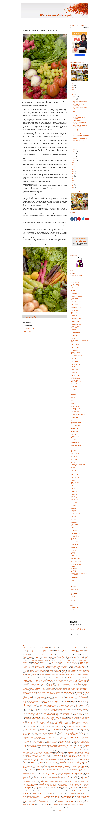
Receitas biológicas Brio (77, 773)
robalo (72, 776)
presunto (25, 767)
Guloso (26, 719)
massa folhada (32, 736)
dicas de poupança (32, 317)
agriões (78, 651)
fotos (64, 714)
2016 (73, 169)
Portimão (77, 763)
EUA (24, 705)
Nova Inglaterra (80, 745)
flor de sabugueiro (66, 713)
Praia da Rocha (31, 766)
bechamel (37, 666)
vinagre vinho (32, 801)
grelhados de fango (65, 718)
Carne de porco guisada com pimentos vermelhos (79, 105)
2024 (73, 89)
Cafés (27, 672)
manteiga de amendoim (74, 732)
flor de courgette (52, 713)
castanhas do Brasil (27, 677)
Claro (58, 681)
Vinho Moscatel (80, 801)
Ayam (77, 660)
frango (80, 714)
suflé (24, 790)
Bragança (42, 670)
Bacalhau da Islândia (53, 662)
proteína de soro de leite (75, 767)
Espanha (67, 702)
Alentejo (27, 654)
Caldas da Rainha (50, 672)
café (88, 671)
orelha (86, 749)
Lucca (52, 730)
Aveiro (60, 660)
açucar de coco (81, 650)
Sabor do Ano (84, 777)
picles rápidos (72, 759)
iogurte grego (56, 723)
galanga (63, 715)
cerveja (38, 679)
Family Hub (50, 705)
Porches (51, 763)
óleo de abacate (44, 747)
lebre (44, 726)
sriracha (81, 788)
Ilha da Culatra (82, 721)
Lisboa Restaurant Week (45, 729)
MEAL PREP (30, 18)
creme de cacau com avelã (28, 694)
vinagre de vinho (79, 800)
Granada (33, 718)
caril (80, 674)
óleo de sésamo (54, 749)
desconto (36, 697)
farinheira (87, 707)
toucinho (87, 793)
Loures (40, 730)
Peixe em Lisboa (38, 756)
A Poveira (87, 647)
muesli (26, 743)
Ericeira (26, 702)
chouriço (76, 680)
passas (81, 753)
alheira (71, 654)
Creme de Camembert (39, 694)
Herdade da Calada (79, 719)
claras (53, 681)
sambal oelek (68, 780)
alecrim (87, 653)
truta (69, 794)
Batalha (76, 663)
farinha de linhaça (78, 706)
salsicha (52, 780)
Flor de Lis (59, 713)
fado (45, 705)
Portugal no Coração (64, 765)
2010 (73, 180)
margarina (72, 733)
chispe (45, 680)
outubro (74, 99)
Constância (39, 685)
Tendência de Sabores (47, 791)
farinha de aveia (26, 706)
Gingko (76, 717)
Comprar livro (80, 54)
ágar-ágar (73, 651)
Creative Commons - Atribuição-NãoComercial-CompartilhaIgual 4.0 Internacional (78, 629)
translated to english (35, 794)
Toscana (78, 793)
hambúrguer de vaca (45, 719)
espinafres (26, 704)
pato (52, 755)
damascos (62, 696)
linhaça (26, 729)
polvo (36, 763)
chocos (65, 680)
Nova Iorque (86, 745)
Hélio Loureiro (66, 719)
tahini (54, 790)
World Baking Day (55, 804)
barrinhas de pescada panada (67, 663)
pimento (25, 762)
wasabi (70, 802)
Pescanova (73, 758)
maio (74, 153)
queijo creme (41, 769)
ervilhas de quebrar (54, 702)
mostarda (54, 742)
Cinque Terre (43, 681)
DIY (44, 698)
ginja (80, 717)
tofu (82, 791)
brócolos (74, 670)
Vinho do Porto (70, 801)
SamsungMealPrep (26, 781)
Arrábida (78, 658)
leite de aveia (79, 726)
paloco (36, 752)
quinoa (34, 770)
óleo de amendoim (52, 747)
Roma (81, 776)
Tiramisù (73, 791)
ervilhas (46, 702)
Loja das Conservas (29, 730)
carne (27, 676)
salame (65, 778)
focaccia (32, 714)
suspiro (41, 790)
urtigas (34, 796)
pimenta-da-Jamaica (72, 761)
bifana (73, 667)
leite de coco (86, 726)
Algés (67, 654)
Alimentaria (51, 656)
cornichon (81, 685)
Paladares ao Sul (30, 752)
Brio (60, 670)
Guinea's (87, 718)
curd (88, 694)
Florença (82, 713)
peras (29, 758)
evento (29, 705)
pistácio (51, 762)
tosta (83, 793)
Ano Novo (44, 658)
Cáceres (74, 671)
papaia (57, 752)
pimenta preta (31, 761)
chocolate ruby (59, 680)
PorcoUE (66, 763)
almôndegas (61, 656)
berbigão (78, 666)
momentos (49, 741)
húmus (54, 721)
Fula (50, 715)
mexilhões (43, 738)
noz (26, 746)
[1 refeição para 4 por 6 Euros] (79, 262)
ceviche (43, 679)
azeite (25, 662)
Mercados (37, 738)
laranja (27, 726)
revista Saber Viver (40, 776)
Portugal (54, 765)
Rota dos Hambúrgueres (57, 777)
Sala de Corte (52, 778)
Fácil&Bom (40, 705)
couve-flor (38, 688)
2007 (73, 185)
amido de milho (62, 657)
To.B (78, 791)
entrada (57, 701)
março (74, 156)
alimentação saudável (43, 656)
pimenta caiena (85, 759)
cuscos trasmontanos (41, 696)
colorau (66, 683)
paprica (62, 752)
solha (51, 788)
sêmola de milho (73, 785)
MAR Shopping (45, 733)
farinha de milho (43, 707)
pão (51, 752)
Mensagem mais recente (27, 334)
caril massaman (86, 674)
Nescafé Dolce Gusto (32, 745)
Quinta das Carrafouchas (50, 770)
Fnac (28, 714)
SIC (34, 787)
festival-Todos (40, 710)
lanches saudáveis (85, 724)
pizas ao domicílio (63, 762)
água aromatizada (85, 651)
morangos (41, 742)
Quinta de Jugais (60, 770)
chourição (70, 680)
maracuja (51, 733)
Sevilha (87, 785)
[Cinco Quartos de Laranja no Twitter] (83, 220)
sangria (46, 781)
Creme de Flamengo (55, 694)
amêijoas (25, 657)
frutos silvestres (44, 715)
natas (72, 743)
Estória (60, 704)
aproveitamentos (57, 658)
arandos (65, 658)
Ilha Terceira (61, 722)
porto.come (48, 765)
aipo (56, 653)
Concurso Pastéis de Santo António (69, 684)
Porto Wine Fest (41, 765)
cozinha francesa (42, 690)
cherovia (25, 680)
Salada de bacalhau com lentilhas (80, 138)
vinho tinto (86, 801)
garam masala (81, 715)
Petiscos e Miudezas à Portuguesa (51, 759)
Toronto (56, 793)
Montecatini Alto (78, 741)
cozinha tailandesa (54, 693)
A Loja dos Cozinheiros (68, 647)
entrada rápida (66, 701)
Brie (51, 670)
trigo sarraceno (59, 794)
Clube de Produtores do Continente (66, 681)
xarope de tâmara (71, 804)
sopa (59, 788)
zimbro (81, 804)
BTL (84, 670)
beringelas (84, 666)
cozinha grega (57, 690)
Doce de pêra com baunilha (78, 143)
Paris (58, 753)
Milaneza (62, 738)
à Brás (61, 647)
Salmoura (31, 780)
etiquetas (85, 704)
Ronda (30, 777)
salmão (76, 778)
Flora (72, 713)
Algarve (52, 654)
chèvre (30, 680)
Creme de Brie (84, 693)
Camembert (75, 672)
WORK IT (40, 804)
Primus (40, 767)
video (84, 797)
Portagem (72, 763)
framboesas (68, 714)
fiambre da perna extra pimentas (66, 710)
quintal (73, 770)
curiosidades (27, 696)
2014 (73, 173)
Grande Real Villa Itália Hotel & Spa (43, 718)
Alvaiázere (80, 656)
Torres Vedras (61, 793)
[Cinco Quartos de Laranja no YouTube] (87, 220)
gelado (31, 717)
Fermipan (29, 710)
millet (84, 738)
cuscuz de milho (56, 696)
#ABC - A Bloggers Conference (28, 647)
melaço (50, 737)
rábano (84, 770)
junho (74, 151)
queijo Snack (73, 769)
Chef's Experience (83, 679)
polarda (31, 763)
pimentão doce (82, 761)
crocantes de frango (71, 694)
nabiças (49, 743)
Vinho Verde (28, 802)
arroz (27, 660)
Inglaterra (79, 722)
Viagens (69, 797)
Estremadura (74, 704)
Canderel (30, 674)
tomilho (35, 793)
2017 (73, 167)
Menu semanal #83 (77, 120)
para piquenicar (48, 753)
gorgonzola (28, 718)
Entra (53, 701)
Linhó (30, 729)
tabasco (46, 790)
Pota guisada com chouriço (78, 140)
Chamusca (64, 679)
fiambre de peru (84, 710)
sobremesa (74, 787)
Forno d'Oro (42, 714)
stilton (86, 788)
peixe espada (46, 756)
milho (80, 738)
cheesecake (76, 679)
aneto (26, 658)
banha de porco (35, 663)
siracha (61, 787)
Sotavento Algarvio (74, 788)
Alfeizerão (47, 654)
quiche (24, 770)
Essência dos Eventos (52, 704)
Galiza (75, 715)
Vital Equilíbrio (48, 802)
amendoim (46, 657)
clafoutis (48, 681)
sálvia (61, 780)
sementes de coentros (44, 784)
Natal (59, 743)
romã (85, 776)
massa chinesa (54, 734)
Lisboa (35, 729)
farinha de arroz (84, 705)
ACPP (37, 650)
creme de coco (47, 694)
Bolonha (77, 668)
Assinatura (41, 660)
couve (58, 687)
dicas (27, 317)
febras (32, 709)
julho (74, 149)
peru (57, 758)
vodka (59, 802)
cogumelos (44, 683)
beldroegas (60, 666)
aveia (55, 660)
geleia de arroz (48, 717)
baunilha (62, 665)
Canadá (24, 674)
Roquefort (41, 777)
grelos (71, 718)
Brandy (46, 670)
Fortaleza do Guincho (50, 714)
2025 (73, 87)
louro (45, 730)
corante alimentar (64, 685)
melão (61, 737)
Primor (35, 767)
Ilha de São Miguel (40, 722)
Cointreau (57, 683)
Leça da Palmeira (50, 726)
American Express (53, 657)
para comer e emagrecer (84, 752)
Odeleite (82, 746)
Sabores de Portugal (36, 778)
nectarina (79, 743)
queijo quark (67, 769)
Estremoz (80, 704)
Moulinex (62, 742)
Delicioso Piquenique (79, 696)
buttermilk (35, 671)
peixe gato (53, 756)
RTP (65, 777)
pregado (37, 766)
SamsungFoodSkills (83, 780)
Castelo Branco (35, 677)
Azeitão (85, 660)
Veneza (53, 797)
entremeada (81, 701)
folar (37, 714)
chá (48, 679)
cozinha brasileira (35, 689)
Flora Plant (77, 713)
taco (50, 790)
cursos (34, 696)
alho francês (86, 654)
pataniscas (39, 755)
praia (83, 765)
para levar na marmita (37, 753)
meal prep (73, 736)
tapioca (81, 790)
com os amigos (73, 683)
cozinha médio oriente (41, 692)
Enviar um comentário (28, 331)
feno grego (80, 709)
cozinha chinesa (43, 689)
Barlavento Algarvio (45, 663)
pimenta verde (51, 761)
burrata (26, 671)
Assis (46, 660)
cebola (69, 677)
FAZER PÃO (37, 18)
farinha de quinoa (51, 707)
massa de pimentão (72, 734)
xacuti (65, 804)
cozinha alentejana (59, 688)
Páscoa (75, 753)
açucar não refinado (57, 651)
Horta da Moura (33, 721)
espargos (74, 702)
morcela (48, 742)
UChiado (25, 796)
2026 (73, 85)
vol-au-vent (65, 802)
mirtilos (26, 740)
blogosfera (29, 668)
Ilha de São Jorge (31, 722)
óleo (37, 747)
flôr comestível (44, 713)
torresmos (67, 793)
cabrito (49, 671)
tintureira (64, 791)
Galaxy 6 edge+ (70, 715)
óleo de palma (30, 749)
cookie (58, 685)
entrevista (87, 701)
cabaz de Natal (42, 671)
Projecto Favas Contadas (64, 767)
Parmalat (63, 753)
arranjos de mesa (85, 658)
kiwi (46, 724)
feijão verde (42, 709)
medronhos (27, 737)
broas (69, 670)
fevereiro (75, 158)
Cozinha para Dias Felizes (69, 692)
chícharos (36, 680)
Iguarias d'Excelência (65, 721)
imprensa (68, 722)
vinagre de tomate (70, 800)
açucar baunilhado (72, 650)
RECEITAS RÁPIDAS (46, 18)
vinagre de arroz (80, 798)
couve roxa (32, 688)
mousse (68, 742)
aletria (32, 654)
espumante (34, 704)
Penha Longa (59, 756)
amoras (69, 657)
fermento (86, 709)
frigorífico (87, 714)
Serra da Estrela (81, 785)
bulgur (87, 670)
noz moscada (33, 746)
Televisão (34, 791)
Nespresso (45, 745)
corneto (76, 685)
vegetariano (46, 797)
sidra (45, 787)
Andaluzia (87, 657)
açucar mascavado (40, 651)
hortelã (39, 721)
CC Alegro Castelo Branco (60, 677)
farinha (56, 705)
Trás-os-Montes (45, 794)
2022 (73, 92)
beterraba (30, 667)
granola (53, 718)
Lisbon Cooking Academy (57, 729)
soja (39, 788)
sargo (76, 781)
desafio (30, 697)
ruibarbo (74, 777)
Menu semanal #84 (77, 110)
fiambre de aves (77, 710)
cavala (52, 677)
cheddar (70, 679)
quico (30, 770)
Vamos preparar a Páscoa (69, 796)
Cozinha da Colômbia (51, 689)
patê (43, 755)
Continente (45, 685)
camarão (61, 672)
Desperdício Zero (42, 697)
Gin (73, 717)
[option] (79, 44)
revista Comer (80, 774)
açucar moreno (49, 651)
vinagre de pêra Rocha (51, 800)
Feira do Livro (54, 709)
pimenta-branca (60, 761)
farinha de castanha (42, 706)
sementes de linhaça (30, 785)
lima (48, 728)
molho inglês (28, 741)
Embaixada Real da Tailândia (33, 701)
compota (32, 684)
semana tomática (57, 783)
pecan (74, 755)
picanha (61, 759)
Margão (67, 733)
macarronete (72, 730)
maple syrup (30, 733)
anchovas (81, 657)
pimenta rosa (43, 761)
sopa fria (66, 788)
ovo (53, 751)
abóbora (46, 649)
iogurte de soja (48, 723)
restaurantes (63, 774)
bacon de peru (75, 662)
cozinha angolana (76, 688)
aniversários (36, 658)
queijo (31, 769)
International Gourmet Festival (28, 723)
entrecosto (74, 701)
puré (88, 767)
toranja (51, 793)
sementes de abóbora (68, 783)
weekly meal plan (77, 802)
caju (38, 672)
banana (87, 662)
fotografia (58, 714)
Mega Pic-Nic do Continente (36, 737)
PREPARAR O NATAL (57, 18)
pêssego (80, 758)
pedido (84, 755)
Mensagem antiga (63, 334)
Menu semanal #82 (77, 133)
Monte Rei (71, 741)
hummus (45, 721)
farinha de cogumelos (62, 706)
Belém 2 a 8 (66, 666)
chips (41, 680)
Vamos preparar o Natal (83, 796)
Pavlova (69, 755)
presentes (67, 766)
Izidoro (86, 723)
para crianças (28, 753)
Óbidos (73, 746)
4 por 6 (47, 647)
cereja (32, 679)
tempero (39, 791)
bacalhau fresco (62, 662)
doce (53, 698)
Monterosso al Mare (28, 742)
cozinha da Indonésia (61, 689)
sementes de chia (33, 784)
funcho (54, 715)
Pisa (47, 762)
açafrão (64, 649)
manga (32, 732)
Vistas (42, 802)
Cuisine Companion (80, 694)
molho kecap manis (35, 741)
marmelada (84, 733)
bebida (69, 665)
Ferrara (34, 710)
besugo (24, 667)
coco (80, 681)
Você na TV (54, 802)
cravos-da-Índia (77, 693)
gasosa (26, 717)
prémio (42, 766)
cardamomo (73, 674)
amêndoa (37, 657)
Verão (58, 797)
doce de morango (81, 698)
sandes (41, 781)
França (75, 714)
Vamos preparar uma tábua (32, 797)
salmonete (25, 780)
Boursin (37, 670)
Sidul (49, 787)
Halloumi (31, 719)
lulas (56, 730)
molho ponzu (43, 741)
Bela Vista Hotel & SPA (51, 666)
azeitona (35, 662)
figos (29, 712)
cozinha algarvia (67, 688)
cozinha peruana (80, 692)
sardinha (71, 781)
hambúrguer (36, 719)
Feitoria (68, 709)
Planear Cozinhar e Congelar (82, 762)
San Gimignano (35, 781)
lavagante (40, 726)
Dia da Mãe (50, 697)
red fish (39, 774)
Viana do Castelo (78, 797)
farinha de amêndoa (75, 705)
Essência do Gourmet (42, 704)
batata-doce (31, 665)
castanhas (84, 676)
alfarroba (42, 654)
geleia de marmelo (55, 717)
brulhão (80, 670)
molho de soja (86, 740)
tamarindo (64, 790)
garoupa (87, 715)
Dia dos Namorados (70, 697)
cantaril (53, 674)
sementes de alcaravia (79, 783)
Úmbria (29, 796)
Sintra (57, 787)
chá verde (52, 679)
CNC (76, 681)
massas (54, 736)
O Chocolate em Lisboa (43, 746)
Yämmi (77, 804)
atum (50, 660)
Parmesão (69, 753)
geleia (42, 717)
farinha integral (80, 707)
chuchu (26, 681)
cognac (38, 683)
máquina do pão (37, 733)
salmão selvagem (84, 778)
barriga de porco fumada (55, 663)
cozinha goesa (50, 690)
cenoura (25, 679)
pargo (54, 753)
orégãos (80, 749)
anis (31, 658)
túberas (73, 794)
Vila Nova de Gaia (61, 798)
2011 (73, 178)
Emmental (42, 701)
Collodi (61, 683)
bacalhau (43, 662)
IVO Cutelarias (80, 723)
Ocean (78, 746)
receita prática (35, 773)
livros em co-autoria (85, 729)
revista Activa (72, 774)
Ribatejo (50, 776)
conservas (85, 684)
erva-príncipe (39, 702)
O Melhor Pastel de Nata (66, 746)
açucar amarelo (60, 650)
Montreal (35, 742)
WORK (33, 804)
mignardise (56, 738)
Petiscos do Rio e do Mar (39, 759)
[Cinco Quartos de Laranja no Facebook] (75, 220)
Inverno (37, 723)
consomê (33, 685)
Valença (47, 796)
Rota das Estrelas (48, 777)
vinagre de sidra (61, 800)
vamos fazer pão (55, 796)
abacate (34, 649)
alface (36, 654)
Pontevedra (42, 763)
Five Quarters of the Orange (76, 275)
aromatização (72, 658)
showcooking (28, 787)
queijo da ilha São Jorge (50, 769)
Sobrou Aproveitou (32, 788)
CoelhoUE (25, 683)
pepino (65, 756)
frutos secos (37, 715)
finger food (38, 712)
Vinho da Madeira (60, 801)
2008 (73, 184)
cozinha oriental (59, 692)
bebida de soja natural (29, 666)
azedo (81, 660)
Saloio (36, 780)
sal (46, 778)
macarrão (67, 730)
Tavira (24, 791)
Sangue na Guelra (53, 781)
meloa (66, 737)
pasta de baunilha (31, 755)
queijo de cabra (60, 769)
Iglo (58, 721)
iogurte (41, 723)
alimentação (34, 656)
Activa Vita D (44, 650)
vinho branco (50, 801)
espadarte (62, 702)
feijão (36, 709)
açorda (27, 650)
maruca (31, 734)
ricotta (55, 776)
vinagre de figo (32, 800)
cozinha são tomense (45, 693)
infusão (73, 722)
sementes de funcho (74, 784)
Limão (59, 728)
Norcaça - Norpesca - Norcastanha (64, 745)
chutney (32, 681)
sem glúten (43, 783)
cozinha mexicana (50, 692)
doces (42, 700)
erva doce (32, 702)
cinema (37, 681)
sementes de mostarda (41, 785)
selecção (33, 783)
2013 (73, 175)
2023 (73, 91)
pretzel (31, 767)
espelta (85, 702)
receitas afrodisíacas (66, 773)
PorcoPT (62, 763)
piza (56, 762)
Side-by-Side (39, 787)
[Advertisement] (44, 352)
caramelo (62, 674)
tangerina (75, 790)
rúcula (69, 777)
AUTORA (24, 18)
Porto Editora (34, 765)
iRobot (62, 723)
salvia (57, 780)
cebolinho (84, 677)
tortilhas (72, 793)
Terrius (59, 791)
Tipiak (69, 791)
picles (66, 759)
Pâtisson (47, 755)
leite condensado (70, 726)
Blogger (60, 810)
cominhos (87, 683)
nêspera (39, 745)
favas (27, 709)
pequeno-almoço (73, 756)
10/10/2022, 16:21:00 (29, 328)
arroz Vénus (34, 660)
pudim (83, 767)
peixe (29, 756)
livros (77, 729)
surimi (37, 790)
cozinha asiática (84, 688)
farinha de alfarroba (65, 705)
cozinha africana (51, 688)
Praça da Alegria (77, 765)
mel (44, 737)
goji (84, 717)
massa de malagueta (63, 734)
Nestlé (49, 745)
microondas (50, 738)
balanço (81, 662)
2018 (73, 166)
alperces (68, 656)
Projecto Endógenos (54, 767)
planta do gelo (26, 763)
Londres (36, 730)
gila (69, 717)
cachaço (78, 671)
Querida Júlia (80, 769)
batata (81, 663)
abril (74, 155)
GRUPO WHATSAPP (26, 21)
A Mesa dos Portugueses (79, 647)
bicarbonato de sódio (64, 667)
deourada (25, 697)
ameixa (30, 657)
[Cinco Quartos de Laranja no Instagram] (72, 220)
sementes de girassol (84, 784)
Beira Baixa (43, 666)
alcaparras (75, 653)
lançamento (68, 724)
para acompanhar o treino (73, 752)
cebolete (78, 677)
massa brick (48, 734)
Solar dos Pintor (45, 788)
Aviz (73, 660)
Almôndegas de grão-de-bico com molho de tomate (80, 126)
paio (24, 752)
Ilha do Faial (48, 722)
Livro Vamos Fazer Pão (69, 729)
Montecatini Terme (85, 741)
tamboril (69, 790)
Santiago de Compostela (63, 781)
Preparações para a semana (56, 766)
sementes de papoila (52, 785)
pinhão (32, 762)
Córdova (71, 685)
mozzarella (75, 742)
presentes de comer (76, 766)
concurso (59, 684)
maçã (61, 730)
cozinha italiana (81, 690)
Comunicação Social (40, 684)
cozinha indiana (65, 690)
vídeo (88, 797)
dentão (86, 696)
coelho (85, 681)
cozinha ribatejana (35, 693)
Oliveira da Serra (68, 749)
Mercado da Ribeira (85, 737)
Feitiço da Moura (62, 709)
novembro (75, 98)
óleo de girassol (77, 747)
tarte (85, 790)
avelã (64, 660)
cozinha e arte (79, 689)
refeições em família (47, 774)
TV (83, 794)
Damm (67, 696)
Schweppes (82, 781)
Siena (52, 787)
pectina (79, 755)
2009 (73, 182)
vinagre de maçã (41, 800)
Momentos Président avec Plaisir (60, 741)
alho (76, 654)
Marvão (36, 734)
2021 (73, 94)
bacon (68, 662)
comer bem (81, 683)
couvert (44, 688)
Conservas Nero (26, 685)
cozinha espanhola (33, 690)
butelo (31, 671)
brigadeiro (55, 670)
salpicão (40, 780)
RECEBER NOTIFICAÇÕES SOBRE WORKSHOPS (74, 18)
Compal (27, 684)
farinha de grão (70, 706)
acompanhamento (85, 649)
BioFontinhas (78, 667)
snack (65, 787)
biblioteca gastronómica (40, 667)
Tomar (86, 791)
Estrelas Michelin (66, 704)
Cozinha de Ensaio (70, 689)
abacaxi (40, 649)
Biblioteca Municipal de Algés (53, 667)
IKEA (71, 721)
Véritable (63, 797)
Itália (73, 723)
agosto (74, 147)
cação (53, 671)
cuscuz (48, 696)
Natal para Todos (66, 743)
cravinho (70, 693)
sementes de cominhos (54, 784)
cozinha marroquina (32, 692)
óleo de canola (61, 747)
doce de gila (66, 698)
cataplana (47, 677)
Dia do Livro (57, 697)
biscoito (85, 667)
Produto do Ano (46, 767)
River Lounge (67, 776)
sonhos (54, 788)
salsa (45, 780)
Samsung (75, 780)
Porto (81, 763)
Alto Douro (74, 656)
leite (62, 726)
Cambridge (69, 672)
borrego (26, 670)
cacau (57, 671)
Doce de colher (60, 698)
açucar (50, 650)
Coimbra (51, 683)
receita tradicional (55, 773)
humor (50, 721)
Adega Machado (66, 651)
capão (57, 674)
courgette (45, 687)
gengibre (63, 717)
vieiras (26, 798)
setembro (75, 146)
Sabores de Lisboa (27, 778)
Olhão (61, 749)
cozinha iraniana (73, 690)
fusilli (59, 715)
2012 (73, 176)
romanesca (25, 777)
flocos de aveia (71, 712)
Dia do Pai (63, 697)
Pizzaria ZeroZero (71, 762)
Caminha (81, 672)
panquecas (46, 752)
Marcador (62, 733)
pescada (67, 758)
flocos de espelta (30, 713)
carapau (67, 674)
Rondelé (35, 777)
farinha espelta (71, 707)
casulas (41, 677)
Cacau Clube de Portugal (66, 671)
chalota (58, 679)
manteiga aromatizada (63, 732)
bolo (55, 668)
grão (58, 718)
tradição (26, 794)
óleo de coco (68, 747)
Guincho (82, 718)
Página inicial (46, 334)
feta (46, 710)
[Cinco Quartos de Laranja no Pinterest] (79, 220)
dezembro (75, 96)
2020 (73, 162)
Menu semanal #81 (77, 142)
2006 (73, 187)
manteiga (53, 732)
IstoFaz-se (67, 723)
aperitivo (50, 658)
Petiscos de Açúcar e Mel (27, 759)
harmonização (59, 719)
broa (64, 670)
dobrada (48, 698)
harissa (52, 719)
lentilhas (35, 728)
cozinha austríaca (26, 689)
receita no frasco (26, 773)
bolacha (50, 668)
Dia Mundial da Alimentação (82, 697)
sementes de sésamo (63, 785)
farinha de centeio (52, 706)
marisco (77, 733)
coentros (31, 683)
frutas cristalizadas (29, 715)
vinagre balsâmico (70, 798)
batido (56, 665)
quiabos (85, 769)
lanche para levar (76, 724)
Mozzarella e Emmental (84, 742)
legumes (57, 726)
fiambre (56, 710)
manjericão (39, 732)
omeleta (75, 749)
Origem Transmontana (27, 750)
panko (40, 752)
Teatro (29, 791)
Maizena (85, 730)
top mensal (46, 793)
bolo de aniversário (64, 668)
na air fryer (36, 743)
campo (85, 672)
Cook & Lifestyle (52, 685)
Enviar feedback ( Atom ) (32, 336)
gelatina (37, 717)
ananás (75, 657)
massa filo (81, 734)
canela (35, 674)
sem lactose (50, 783)
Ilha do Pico (55, 722)
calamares (43, 672)
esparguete (80, 702)
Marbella (56, 733)
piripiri (41, 762)
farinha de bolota (34, 706)
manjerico (47, 732)
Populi (47, 763)
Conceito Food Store (51, 684)
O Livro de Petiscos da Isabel (54, 746)
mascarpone (41, 734)
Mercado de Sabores (29, 738)
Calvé (56, 672)
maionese (79, 730)
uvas (38, 796)
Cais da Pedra (32, 672)
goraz (87, 717)
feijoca (49, 709)
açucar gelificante (32, 651)
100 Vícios (38, 647)
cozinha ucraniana (63, 693)
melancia (55, 737)
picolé (78, 759)
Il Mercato (76, 721)
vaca (42, 796)
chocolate (50, 680)
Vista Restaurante (35, 802)
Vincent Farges (42, 801)
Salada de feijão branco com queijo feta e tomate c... (80, 115)
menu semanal (74, 737)
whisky (29, 804)
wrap (61, 804)
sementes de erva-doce (64, 784)
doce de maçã (73, 698)
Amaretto (85, 656)
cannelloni (42, 674)
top (41, 793)
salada (58, 778)
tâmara (58, 790)
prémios (46, 766)
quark (26, 769)
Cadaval (83, 671)
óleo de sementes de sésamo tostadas (42, 749)
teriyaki (54, 791)
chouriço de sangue (85, 680)
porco (55, 763)
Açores (32, 650)
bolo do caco (71, 668)
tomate (25, 793)
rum (79, 777)
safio (43, 778)
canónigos (48, 674)
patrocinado (59, 755)
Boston (32, 670)
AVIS (69, 660)
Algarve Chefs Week (60, 654)
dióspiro (39, 698)
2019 (73, 164)
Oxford (68, 750)
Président (84, 766)
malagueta (25, 732)
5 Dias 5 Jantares (54, 647)
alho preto (29, 656)
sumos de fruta (30, 790)
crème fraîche (63, 694)
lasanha (34, 726)
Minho (88, 738)
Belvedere (73, 666)
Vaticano (41, 797)
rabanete (78, 770)
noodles (54, 745)
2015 (73, 171)
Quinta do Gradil (67, 770)
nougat (74, 745)
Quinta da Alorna (41, 770)
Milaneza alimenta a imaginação (71, 738)
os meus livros (36, 750)
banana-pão (28, 663)
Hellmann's (72, 719)
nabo (54, 743)
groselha (77, 718)
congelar (79, 684)
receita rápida (44, 773)
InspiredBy (85, 722)
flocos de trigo (37, 713)
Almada (55, 656)
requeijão (56, 774)
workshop (46, 804)
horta (28, 721)
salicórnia (70, 778)
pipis (38, 762)
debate (71, 696)
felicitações (74, 709)
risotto (60, 776)
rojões (77, 776)
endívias (48, 701)
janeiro (74, 160)
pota (71, 765)
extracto (34, 705)
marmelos (25, 734)
